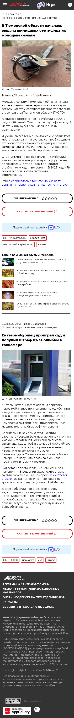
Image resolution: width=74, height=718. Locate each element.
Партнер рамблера (32, 701)
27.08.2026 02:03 (11, 323)
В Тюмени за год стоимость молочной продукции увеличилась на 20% (37, 294)
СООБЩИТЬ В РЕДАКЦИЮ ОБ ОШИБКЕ (28, 606)
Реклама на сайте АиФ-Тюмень (26, 584)
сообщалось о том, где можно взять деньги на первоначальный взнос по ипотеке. (35, 182)
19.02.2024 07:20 (11, 14)
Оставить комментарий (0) (37, 211)
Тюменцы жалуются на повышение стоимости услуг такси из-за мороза (41, 261)
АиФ (26, 89)
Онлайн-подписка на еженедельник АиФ (34, 597)
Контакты (10, 602)
